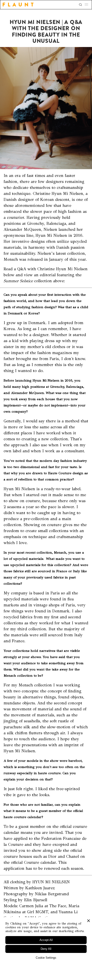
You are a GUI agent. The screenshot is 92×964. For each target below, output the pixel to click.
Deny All (46, 948)
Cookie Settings (46, 957)
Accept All (46, 940)
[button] (88, 5)
